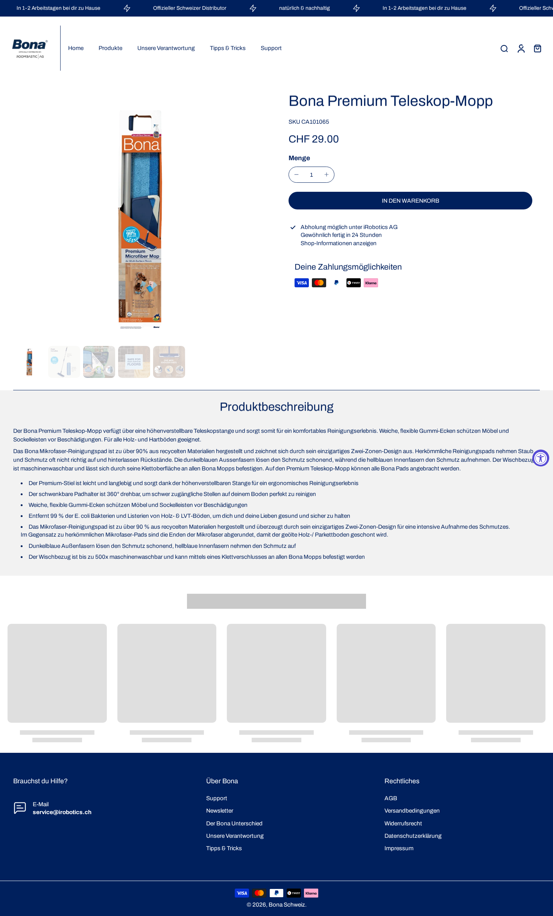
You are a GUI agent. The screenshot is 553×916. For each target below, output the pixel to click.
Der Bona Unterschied (234, 823)
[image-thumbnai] (29, 362)
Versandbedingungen (412, 810)
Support (216, 798)
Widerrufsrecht (403, 823)
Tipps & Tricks (224, 848)
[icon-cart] (537, 48)
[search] (504, 48)
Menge (299, 157)
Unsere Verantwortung (235, 836)
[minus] (296, 174)
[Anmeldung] (520, 48)
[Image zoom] (138, 217)
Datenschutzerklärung (413, 836)
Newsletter (219, 810)
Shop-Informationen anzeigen (339, 243)
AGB (390, 798)
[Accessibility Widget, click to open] (540, 458)
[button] (410, 200)
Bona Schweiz (287, 904)
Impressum (398, 848)
